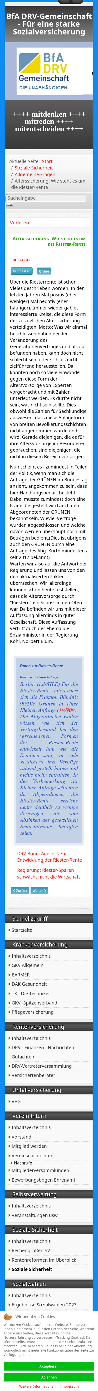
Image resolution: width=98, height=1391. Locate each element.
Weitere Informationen (37, 1386)
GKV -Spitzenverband (34, 1003)
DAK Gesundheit (29, 984)
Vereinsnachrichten (33, 1155)
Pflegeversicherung (33, 1012)
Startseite (22, 930)
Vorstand (21, 1137)
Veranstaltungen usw (35, 1215)
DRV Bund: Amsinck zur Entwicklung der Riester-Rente (49, 856)
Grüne (44, 271)
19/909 (67, 709)
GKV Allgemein (28, 965)
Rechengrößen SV (31, 1250)
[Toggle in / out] (71, 2)
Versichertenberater (33, 1075)
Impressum (69, 1386)
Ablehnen (49, 1377)
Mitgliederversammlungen (40, 1170)
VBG (16, 1101)
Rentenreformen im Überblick (44, 1260)
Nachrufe (23, 1163)
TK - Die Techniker (31, 993)
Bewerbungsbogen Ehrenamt (43, 1180)
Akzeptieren (49, 1366)
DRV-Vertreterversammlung (42, 1066)
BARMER (21, 974)
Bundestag (21, 271)
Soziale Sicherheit (32, 1269)
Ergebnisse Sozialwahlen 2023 (44, 1304)
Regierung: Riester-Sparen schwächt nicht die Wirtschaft (48, 873)
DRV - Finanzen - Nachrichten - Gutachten (44, 1052)
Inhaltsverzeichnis (31, 956)
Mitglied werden (29, 1146)
